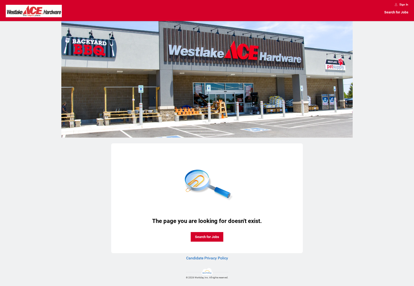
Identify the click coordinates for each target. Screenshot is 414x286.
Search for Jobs (396, 12)
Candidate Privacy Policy (207, 258)
